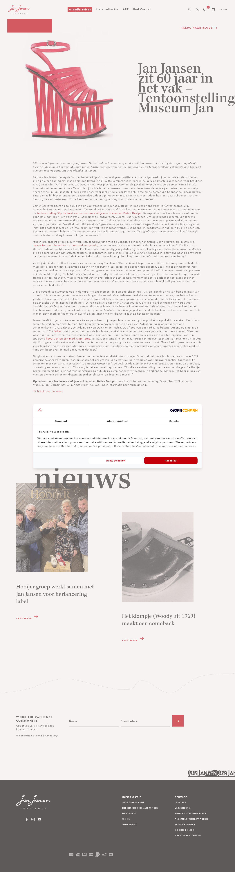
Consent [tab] (61, 420)
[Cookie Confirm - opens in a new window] (184, 410)
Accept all (171, 460)
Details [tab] (174, 420)
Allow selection (115, 460)
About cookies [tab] (117, 420)
